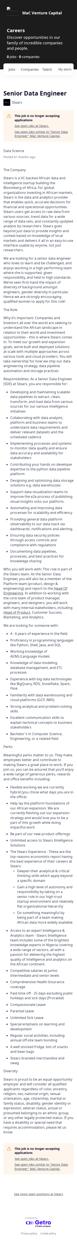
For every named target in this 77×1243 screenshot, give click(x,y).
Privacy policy (29, 1233)
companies (29, 69)
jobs (12, 69)
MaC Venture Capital (42, 12)
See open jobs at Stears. (32, 126)
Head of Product (16, 612)
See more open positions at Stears (38, 1194)
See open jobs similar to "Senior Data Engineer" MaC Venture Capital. (41, 134)
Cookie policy (48, 1233)
